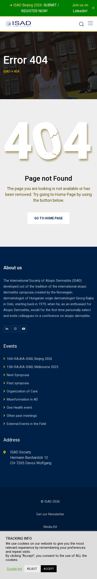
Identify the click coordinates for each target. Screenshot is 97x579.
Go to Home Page (48, 218)
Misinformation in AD (22, 399)
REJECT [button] (32, 568)
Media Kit (50, 527)
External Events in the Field (26, 424)
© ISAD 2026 (50, 501)
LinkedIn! (80, 11)
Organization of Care (22, 391)
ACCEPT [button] (49, 568)
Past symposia (18, 383)
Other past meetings (22, 416)
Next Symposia (18, 375)
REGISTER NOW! (34, 11)
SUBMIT (50, 5)
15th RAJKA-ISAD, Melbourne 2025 (32, 367)
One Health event (19, 408)
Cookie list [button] (14, 569)
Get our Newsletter (50, 514)
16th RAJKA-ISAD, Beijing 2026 (29, 359)
